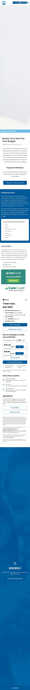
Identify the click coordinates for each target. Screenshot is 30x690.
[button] (15, 346)
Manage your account (15, 329)
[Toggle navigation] (28, 2)
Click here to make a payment (15, 182)
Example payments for (9, 340)
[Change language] (26, 300)
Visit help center (15, 412)
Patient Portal (23, 2)
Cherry (14, 399)
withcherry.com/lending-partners (9, 429)
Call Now (17, 2)
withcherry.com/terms (7, 430)
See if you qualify (15, 324)
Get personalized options (15, 362)
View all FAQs (15, 407)
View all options (15, 357)
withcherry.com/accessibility (8, 437)
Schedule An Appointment (15, 578)
